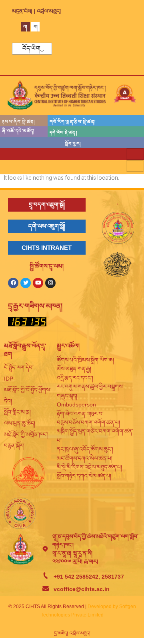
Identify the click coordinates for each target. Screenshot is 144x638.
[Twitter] (25, 283)
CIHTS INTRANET (47, 247)
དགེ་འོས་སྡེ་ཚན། (63, 132)
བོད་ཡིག (31, 48)
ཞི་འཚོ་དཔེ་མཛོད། (18, 130)
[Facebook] (13, 283)
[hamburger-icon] (135, 154)
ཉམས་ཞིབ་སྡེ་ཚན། (18, 121)
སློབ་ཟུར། (73, 143)
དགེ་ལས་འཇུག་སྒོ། (46, 226)
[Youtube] (38, 283)
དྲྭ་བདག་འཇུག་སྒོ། (47, 204)
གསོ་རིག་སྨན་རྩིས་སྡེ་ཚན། (73, 121)
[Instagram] (50, 283)
